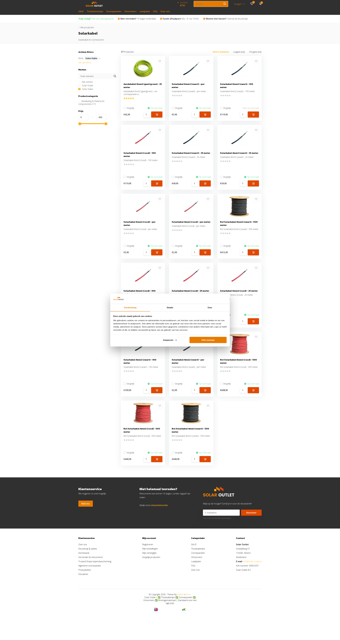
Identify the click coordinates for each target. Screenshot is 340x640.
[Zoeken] (225, 4)
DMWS (180, 594)
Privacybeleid (84, 569)
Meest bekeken (221, 51)
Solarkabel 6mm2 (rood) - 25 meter (239, 290)
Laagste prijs (239, 51)
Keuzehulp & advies (87, 548)
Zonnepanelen (113, 11)
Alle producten (87, 27)
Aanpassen (168, 340)
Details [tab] (170, 307)
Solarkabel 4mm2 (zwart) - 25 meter (239, 153)
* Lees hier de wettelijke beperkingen (217, 518)
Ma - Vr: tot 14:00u (181, 18)
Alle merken (87, 81)
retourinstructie (159, 505)
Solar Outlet (87, 85)
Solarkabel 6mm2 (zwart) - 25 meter (191, 153)
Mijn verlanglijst (149, 552)
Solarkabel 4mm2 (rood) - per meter (191, 221)
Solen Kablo (87, 89)
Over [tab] (210, 307)
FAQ (155, 11)
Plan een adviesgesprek (96, 18)
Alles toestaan (208, 340)
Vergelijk (130, 108)
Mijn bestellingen (150, 548)
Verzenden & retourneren (90, 557)
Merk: (81, 58)
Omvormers (130, 11)
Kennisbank (83, 552)
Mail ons (85, 503)
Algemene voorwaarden (89, 565)
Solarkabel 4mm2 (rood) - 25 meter (190, 290)
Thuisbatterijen (95, 11)
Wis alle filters (84, 62)
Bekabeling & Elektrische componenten (91, 102)
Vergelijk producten (151, 557)
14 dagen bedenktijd (138, 18)
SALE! (81, 11)
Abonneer (251, 512)
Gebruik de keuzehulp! (227, 18)
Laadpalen (145, 11)
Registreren (147, 544)
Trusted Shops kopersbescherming (94, 561)
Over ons (165, 11)
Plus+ (188, 594)
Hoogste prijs (255, 51)
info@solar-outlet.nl (252, 561)
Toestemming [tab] (130, 307)
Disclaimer (83, 574)
